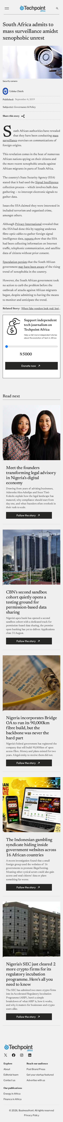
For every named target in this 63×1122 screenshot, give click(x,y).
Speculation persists (15, 262)
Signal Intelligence (46, 182)
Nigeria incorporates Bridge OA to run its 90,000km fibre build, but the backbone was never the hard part (31, 728)
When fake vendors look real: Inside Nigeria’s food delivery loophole (40, 308)
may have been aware (31, 267)
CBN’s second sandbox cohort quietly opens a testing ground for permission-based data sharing (26, 602)
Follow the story (26, 515)
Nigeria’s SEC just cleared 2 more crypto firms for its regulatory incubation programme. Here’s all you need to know (31, 974)
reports (29, 238)
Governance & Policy (25, 107)
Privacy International (28, 224)
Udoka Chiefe (16, 91)
